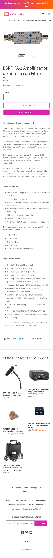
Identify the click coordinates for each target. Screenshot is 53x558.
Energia (34, 487)
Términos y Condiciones (16, 504)
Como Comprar (20, 500)
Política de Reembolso (38, 500)
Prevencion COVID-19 (32, 509)
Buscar (9, 500)
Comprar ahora (26, 112)
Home (7, 20)
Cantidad (6, 92)
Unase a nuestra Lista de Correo (26, 517)
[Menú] (48, 14)
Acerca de (16, 509)
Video (18, 487)
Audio (26, 487)
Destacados (26, 491)
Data (42, 487)
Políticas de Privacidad (37, 504)
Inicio (11, 487)
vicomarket (28, 549)
